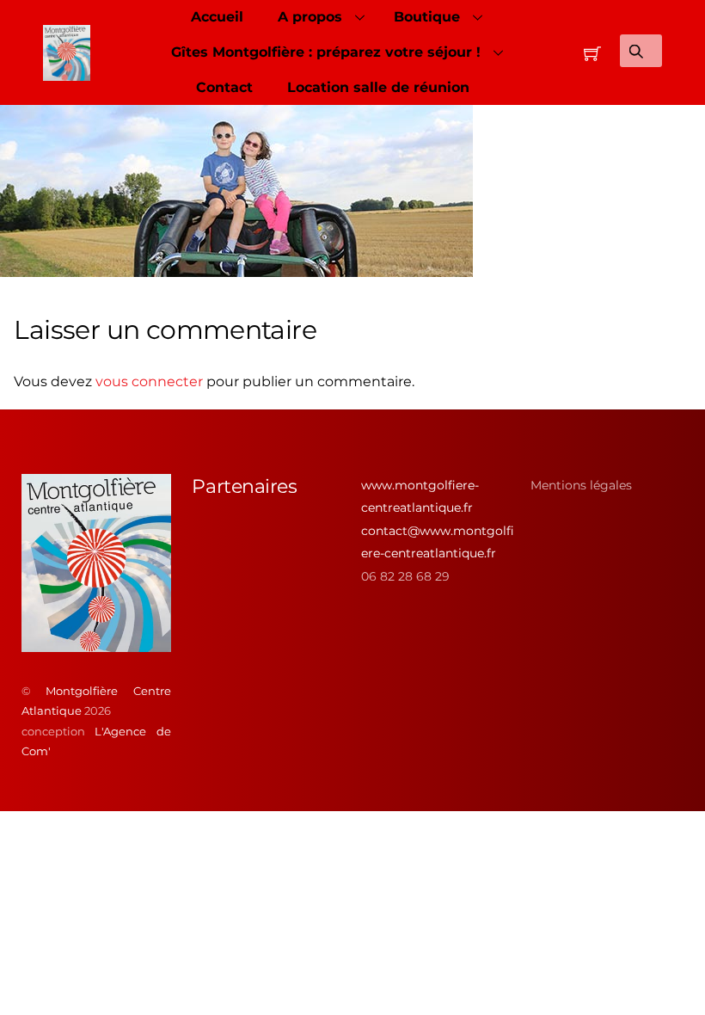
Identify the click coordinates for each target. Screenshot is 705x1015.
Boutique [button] (427, 17)
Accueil (217, 17)
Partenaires (244, 486)
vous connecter (149, 381)
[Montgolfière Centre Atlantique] (96, 645)
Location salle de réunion (378, 87)
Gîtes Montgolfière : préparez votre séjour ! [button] (326, 52)
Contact (224, 87)
